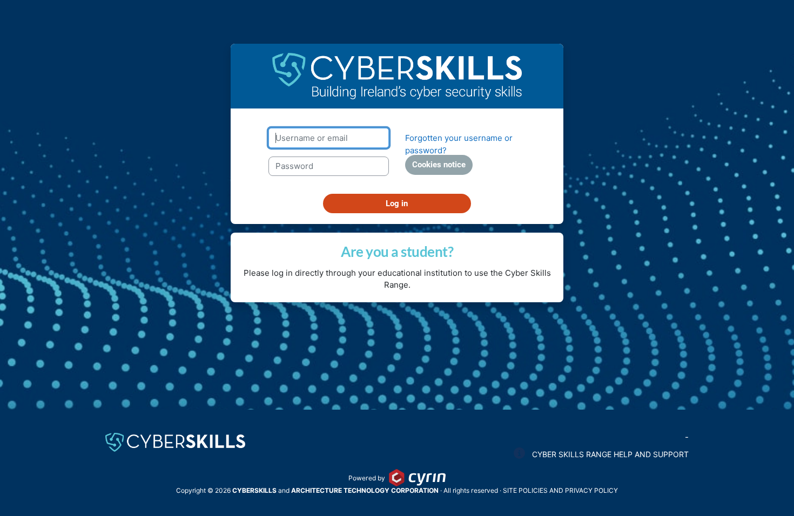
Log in (397, 203)
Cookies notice (439, 164)
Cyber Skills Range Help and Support (609, 454)
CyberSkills (254, 490)
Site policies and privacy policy (560, 490)
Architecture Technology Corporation (365, 490)
